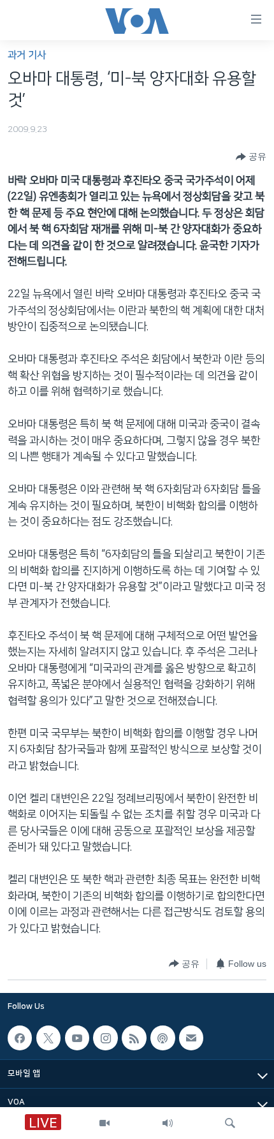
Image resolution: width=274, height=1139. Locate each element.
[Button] (251, 157)
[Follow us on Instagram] (105, 1037)
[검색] (230, 1123)
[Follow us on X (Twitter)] (48, 1037)
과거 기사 (27, 55)
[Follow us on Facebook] (20, 1037)
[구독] (191, 1037)
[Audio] (167, 1123)
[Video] (104, 1123)
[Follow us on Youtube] (77, 1037)
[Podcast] (162, 1037)
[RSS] (134, 1037)
